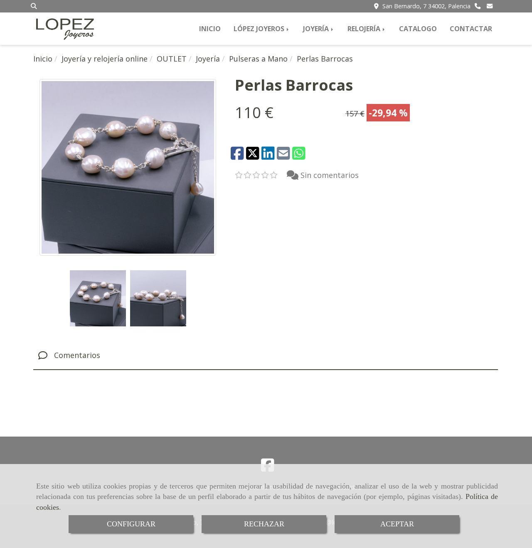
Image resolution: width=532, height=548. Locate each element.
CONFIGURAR (131, 524)
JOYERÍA (316, 28)
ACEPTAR (397, 524)
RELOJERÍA (364, 28)
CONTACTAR (471, 28)
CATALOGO (418, 28)
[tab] (265, 355)
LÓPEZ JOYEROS (260, 28)
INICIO (210, 28)
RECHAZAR (264, 524)
